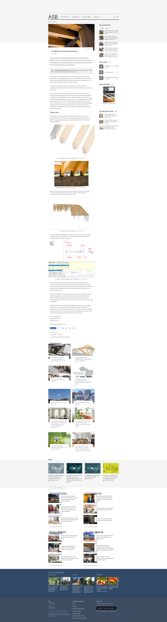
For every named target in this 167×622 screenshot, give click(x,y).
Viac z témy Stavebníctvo (91, 526)
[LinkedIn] (63, 328)
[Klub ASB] (115, 17)
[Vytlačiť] (74, 328)
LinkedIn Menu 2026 (109, 72)
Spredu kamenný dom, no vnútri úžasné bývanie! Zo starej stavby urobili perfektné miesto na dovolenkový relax (77, 589)
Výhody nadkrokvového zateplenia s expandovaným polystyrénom (110, 116)
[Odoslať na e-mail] (70, 328)
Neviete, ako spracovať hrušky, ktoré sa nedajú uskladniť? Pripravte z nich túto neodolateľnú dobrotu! (102, 588)
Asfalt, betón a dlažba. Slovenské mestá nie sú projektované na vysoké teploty (104, 537)
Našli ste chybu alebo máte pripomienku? (61, 337)
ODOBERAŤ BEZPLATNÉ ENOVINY (106, 608)
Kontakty (74, 606)
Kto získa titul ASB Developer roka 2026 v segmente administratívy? (92, 477)
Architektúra (65, 17)
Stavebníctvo (76, 17)
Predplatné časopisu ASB (78, 608)
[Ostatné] (101, 17)
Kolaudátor (60, 487)
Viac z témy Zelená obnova (91, 565)
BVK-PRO (54, 334)
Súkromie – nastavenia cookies (79, 618)
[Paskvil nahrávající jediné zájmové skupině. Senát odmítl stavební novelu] (65, 580)
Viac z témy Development (55, 565)
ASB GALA (96, 17)
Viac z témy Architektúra (55, 526)
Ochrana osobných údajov (78, 615)
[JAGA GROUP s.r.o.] (51, 604)
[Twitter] (59, 328)
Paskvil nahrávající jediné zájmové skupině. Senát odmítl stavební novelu (65, 587)
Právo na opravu (76, 613)
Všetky (51, 487)
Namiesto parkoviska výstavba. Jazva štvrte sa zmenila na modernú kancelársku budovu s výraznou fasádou (111, 49)
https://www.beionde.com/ (69, 194)
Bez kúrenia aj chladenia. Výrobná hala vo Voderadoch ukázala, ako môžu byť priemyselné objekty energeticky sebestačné (110, 38)
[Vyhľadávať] (118, 17)
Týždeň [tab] (102, 28)
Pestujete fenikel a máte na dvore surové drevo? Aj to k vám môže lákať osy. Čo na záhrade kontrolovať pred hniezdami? (89, 589)
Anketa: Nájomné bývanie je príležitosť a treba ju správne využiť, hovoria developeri (68, 547)
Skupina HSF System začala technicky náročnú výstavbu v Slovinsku (111, 121)
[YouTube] (66, 328)
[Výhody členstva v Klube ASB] (52, 70)
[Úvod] (53, 16)
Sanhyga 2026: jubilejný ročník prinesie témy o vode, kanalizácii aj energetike (111, 127)
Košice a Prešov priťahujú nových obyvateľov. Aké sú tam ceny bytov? (69, 537)
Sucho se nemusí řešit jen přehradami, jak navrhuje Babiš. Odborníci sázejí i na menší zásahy (53, 588)
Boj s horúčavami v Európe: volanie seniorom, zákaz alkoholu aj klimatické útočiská (105, 558)
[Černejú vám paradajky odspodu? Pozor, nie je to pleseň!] (113, 580)
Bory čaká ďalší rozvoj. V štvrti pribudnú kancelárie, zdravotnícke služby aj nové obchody (69, 558)
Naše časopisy (104, 84)
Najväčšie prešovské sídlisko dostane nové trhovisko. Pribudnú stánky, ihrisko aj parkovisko (111, 55)
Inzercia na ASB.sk (76, 611)
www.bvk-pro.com (54, 320)
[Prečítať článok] (56, 468)
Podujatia (103, 62)
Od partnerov (60, 334)
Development (87, 17)
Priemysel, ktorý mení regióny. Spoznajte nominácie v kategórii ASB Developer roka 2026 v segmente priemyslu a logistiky (74, 478)
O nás (73, 604)
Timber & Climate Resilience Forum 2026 (110, 78)
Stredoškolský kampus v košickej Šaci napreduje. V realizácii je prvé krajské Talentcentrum (70, 519)
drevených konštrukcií (70, 99)
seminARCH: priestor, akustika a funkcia (111, 66)
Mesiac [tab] (107, 28)
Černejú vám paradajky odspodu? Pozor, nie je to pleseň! (113, 587)
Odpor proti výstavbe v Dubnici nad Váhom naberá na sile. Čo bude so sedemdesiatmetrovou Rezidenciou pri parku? (111, 32)
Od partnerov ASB (106, 111)
